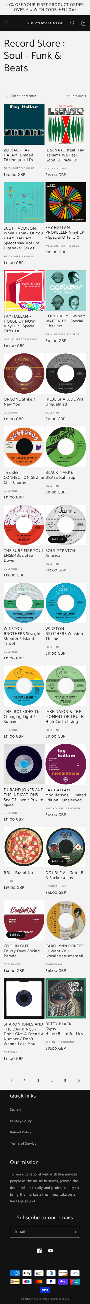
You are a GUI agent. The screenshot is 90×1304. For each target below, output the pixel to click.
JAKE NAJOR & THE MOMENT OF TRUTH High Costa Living (65, 716)
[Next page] (78, 1080)
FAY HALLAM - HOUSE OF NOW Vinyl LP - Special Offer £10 (20, 324)
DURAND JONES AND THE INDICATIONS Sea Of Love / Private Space (24, 797)
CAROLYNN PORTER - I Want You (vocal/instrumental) (65, 951)
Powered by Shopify (60, 1299)
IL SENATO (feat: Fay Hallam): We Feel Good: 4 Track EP (65, 155)
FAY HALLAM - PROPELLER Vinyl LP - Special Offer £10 (65, 232)
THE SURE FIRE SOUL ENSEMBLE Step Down (24, 556)
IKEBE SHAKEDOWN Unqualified (64, 402)
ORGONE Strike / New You (20, 402)
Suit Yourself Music (39, 1299)
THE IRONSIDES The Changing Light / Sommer (23, 716)
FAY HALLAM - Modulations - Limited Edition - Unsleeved (66, 795)
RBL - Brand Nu (18, 873)
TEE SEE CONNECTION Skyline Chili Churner (24, 477)
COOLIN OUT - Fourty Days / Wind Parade (22, 951)
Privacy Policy (21, 1121)
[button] (6, 23)
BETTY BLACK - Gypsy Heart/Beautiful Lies (64, 1029)
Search (15, 1110)
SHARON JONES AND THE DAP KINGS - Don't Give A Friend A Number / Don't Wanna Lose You (24, 1034)
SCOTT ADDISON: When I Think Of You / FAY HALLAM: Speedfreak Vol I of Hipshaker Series (23, 238)
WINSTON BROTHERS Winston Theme (64, 633)
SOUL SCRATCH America (60, 553)
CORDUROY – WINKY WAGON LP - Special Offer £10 (66, 321)
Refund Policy (20, 1132)
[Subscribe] (74, 1232)
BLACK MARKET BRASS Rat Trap (61, 475)
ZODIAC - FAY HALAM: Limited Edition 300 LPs (18, 155)
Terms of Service (23, 1144)
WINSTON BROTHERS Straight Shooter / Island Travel (22, 636)
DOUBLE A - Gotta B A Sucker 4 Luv (65, 876)
